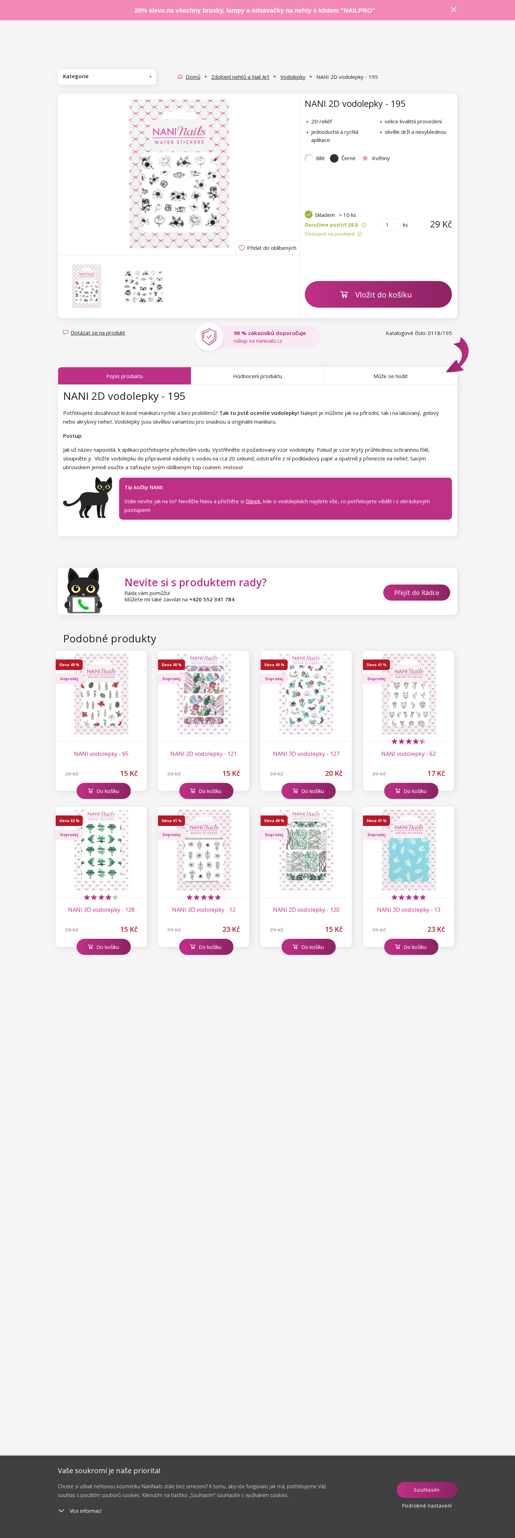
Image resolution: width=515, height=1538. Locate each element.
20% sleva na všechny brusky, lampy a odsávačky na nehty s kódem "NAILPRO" (255, 10)
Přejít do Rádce (416, 592)
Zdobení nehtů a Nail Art (240, 76)
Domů (193, 76)
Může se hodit (390, 376)
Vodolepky (292, 76)
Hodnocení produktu (257, 376)
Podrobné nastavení (427, 1505)
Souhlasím (427, 1489)
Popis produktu (124, 376)
